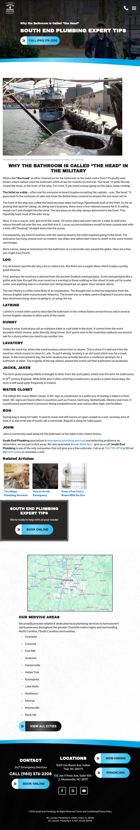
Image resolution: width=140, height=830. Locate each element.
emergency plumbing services (66, 440)
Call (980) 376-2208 (43, 40)
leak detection (83, 444)
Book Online (37, 529)
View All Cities (43, 726)
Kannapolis (32, 679)
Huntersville (32, 665)
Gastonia (30, 658)
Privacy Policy (105, 811)
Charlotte (31, 636)
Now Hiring (116, 758)
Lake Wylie (32, 686)
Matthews (31, 693)
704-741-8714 (113, 448)
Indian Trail (32, 672)
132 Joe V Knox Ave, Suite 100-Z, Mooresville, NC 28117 (73, 777)
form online (14, 452)
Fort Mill (30, 651)
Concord (30, 644)
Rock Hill (30, 715)
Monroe (30, 700)
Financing (116, 773)
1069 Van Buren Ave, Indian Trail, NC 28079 (73, 767)
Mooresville (32, 707)
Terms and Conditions (86, 811)
